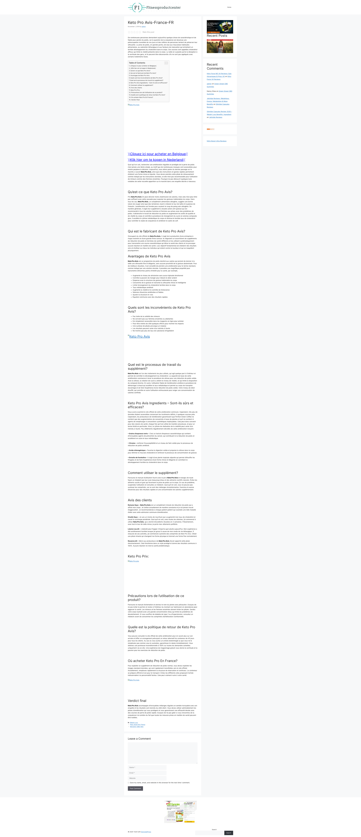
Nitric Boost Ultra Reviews (216, 141)
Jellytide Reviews (215, 117)
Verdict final (135, 100)
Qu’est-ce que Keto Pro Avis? (140, 71)
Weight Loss (134, 722)
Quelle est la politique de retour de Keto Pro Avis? (148, 95)
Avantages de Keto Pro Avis (139, 75)
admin (209, 84)
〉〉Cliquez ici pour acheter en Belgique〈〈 (143, 66)
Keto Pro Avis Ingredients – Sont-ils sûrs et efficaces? (148, 83)
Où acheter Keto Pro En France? (142, 97)
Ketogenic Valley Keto (136, 726)
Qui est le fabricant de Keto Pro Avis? (143, 73)
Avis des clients (136, 88)
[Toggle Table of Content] (165, 63)
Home (229, 7)
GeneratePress (146, 832)
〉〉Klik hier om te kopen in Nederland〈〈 (143, 68)
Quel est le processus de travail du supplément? (146, 80)
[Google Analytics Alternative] (210, 129)
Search (214, 829)
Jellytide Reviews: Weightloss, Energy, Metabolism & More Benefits (218, 101)
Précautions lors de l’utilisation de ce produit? (146, 92)
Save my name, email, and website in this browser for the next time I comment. (160, 783)
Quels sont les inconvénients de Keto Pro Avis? (146, 78)
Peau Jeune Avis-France (137, 724)
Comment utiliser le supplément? (141, 85)
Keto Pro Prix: (135, 90)
